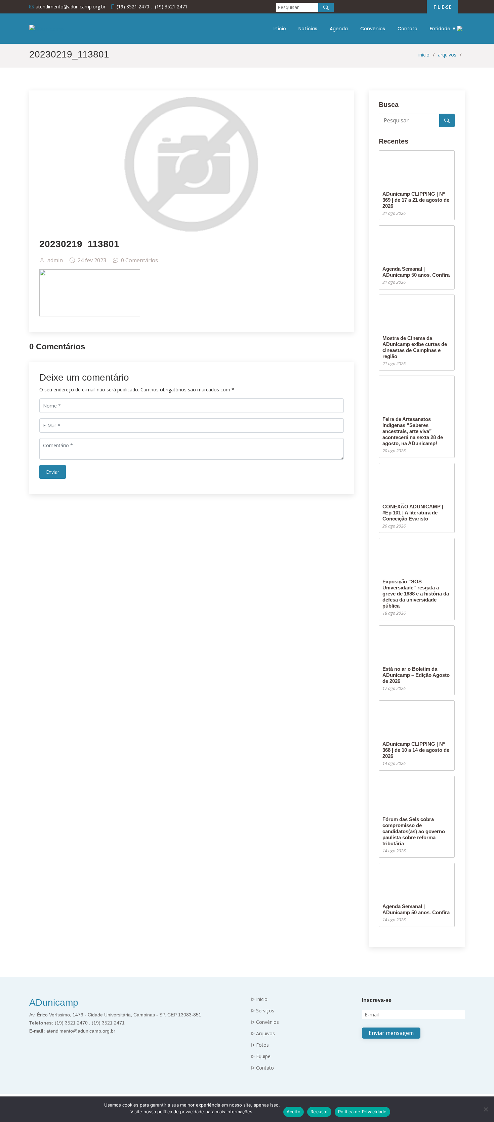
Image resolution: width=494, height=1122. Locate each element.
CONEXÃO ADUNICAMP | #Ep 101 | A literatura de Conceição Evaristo (412, 512)
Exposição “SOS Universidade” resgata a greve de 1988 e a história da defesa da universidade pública (415, 594)
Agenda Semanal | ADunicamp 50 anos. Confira (416, 272)
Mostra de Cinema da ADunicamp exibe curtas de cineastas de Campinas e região (414, 347)
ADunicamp (53, 1002)
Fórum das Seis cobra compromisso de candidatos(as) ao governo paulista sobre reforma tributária (413, 831)
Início (280, 28)
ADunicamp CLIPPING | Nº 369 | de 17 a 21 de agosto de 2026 (415, 200)
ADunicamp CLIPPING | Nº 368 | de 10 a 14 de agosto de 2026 (415, 750)
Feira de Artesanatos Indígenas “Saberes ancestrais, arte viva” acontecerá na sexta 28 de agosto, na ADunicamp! (412, 431)
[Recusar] (485, 1109)
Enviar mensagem (391, 1033)
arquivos (447, 54)
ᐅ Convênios (265, 1022)
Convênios (372, 28)
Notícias (307, 28)
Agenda (339, 28)
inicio (423, 54)
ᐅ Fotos (260, 1045)
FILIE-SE (442, 7)
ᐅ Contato (262, 1068)
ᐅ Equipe (261, 1056)
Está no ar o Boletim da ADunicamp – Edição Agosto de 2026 (416, 675)
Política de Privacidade (362, 1111)
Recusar (319, 1111)
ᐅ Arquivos (263, 1033)
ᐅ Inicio (259, 999)
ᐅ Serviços (262, 1010)
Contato (407, 28)
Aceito (294, 1111)
